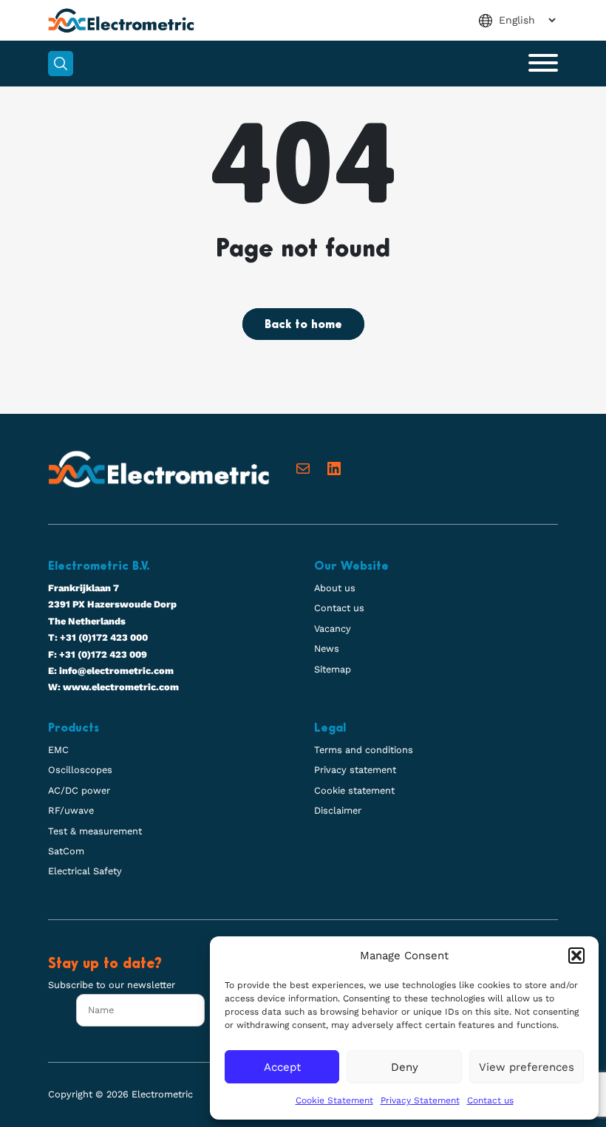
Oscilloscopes (80, 769)
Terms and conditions (363, 749)
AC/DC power (79, 790)
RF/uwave (71, 810)
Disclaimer (337, 810)
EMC (58, 749)
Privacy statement (355, 769)
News (326, 648)
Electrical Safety (85, 870)
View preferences (526, 1067)
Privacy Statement (420, 1100)
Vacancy (332, 628)
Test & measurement (95, 831)
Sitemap (332, 669)
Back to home (303, 325)
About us (334, 587)
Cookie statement (354, 790)
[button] (576, 955)
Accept (282, 1067)
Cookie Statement (334, 1100)
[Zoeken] (60, 63)
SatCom (66, 851)
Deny (404, 1067)
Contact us (490, 1100)
